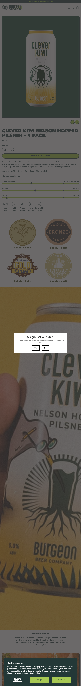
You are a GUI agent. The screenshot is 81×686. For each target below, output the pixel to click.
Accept (39, 680)
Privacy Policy (34, 673)
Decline (61, 680)
